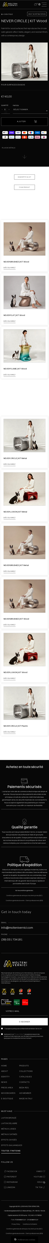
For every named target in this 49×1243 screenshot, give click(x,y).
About (4, 1071)
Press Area (7, 1087)
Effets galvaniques (11, 1145)
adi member (25, 1093)
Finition (16, 105)
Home (4, 1065)
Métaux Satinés (9, 1134)
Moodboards (8, 1093)
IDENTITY (5, 1076)
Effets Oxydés (9, 1140)
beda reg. (24, 1087)
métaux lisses (8, 1129)
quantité (4, 105)
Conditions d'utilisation (30, 1224)
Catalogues (25, 1076)
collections (26, 1071)
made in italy (25, 1098)
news (4, 1082)
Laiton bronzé (8, 1118)
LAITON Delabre (9, 1123)
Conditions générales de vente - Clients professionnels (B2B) (24, 900)
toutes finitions (10, 1150)
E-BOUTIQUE (7, 1098)
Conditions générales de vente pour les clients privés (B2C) (24, 895)
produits (24, 1065)
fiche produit (24, 187)
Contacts (24, 1082)
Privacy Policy (19, 1034)
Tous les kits (37, 207)
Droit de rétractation (37, 14)
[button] (39, 4)
